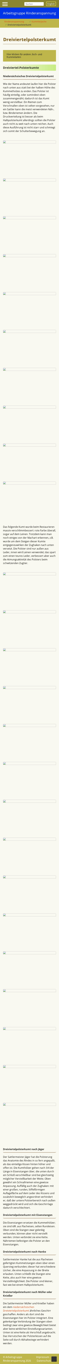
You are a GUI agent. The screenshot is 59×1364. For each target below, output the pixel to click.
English (51, 3)
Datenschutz (44, 1360)
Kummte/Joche (39, 21)
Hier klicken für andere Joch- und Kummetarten (24, 55)
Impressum (42, 1357)
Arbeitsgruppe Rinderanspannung (29, 13)
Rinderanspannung (14, 21)
